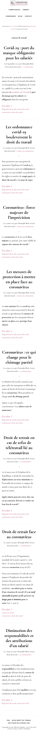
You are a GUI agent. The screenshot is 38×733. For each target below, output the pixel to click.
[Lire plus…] (7, 106)
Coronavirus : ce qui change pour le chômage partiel (19, 357)
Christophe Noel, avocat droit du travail (19, 3)
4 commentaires (25, 546)
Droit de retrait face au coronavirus (19, 534)
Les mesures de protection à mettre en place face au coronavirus (19, 279)
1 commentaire (28, 67)
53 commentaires (25, 655)
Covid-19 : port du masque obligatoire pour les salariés (19, 52)
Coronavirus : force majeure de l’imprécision (19, 212)
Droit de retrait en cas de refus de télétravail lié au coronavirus (19, 445)
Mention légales (19, 727)
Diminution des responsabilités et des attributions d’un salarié (19, 638)
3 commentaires (25, 371)
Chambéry (27, 729)
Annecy (15, 729)
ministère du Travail (20, 92)
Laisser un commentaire (25, 151)
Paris (20, 729)
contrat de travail (23, 109)
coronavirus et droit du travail (12, 112)
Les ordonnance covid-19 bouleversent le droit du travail (19, 134)
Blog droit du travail (9, 109)
